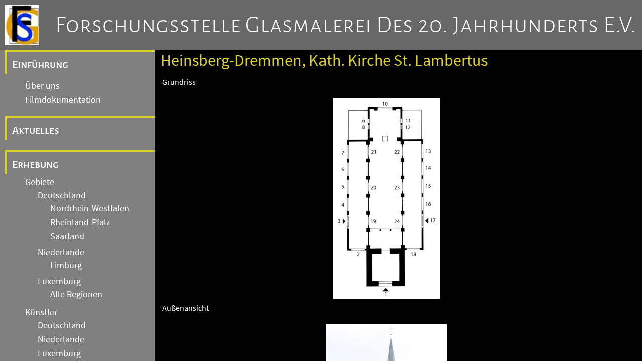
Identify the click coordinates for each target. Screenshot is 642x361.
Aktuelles (35, 130)
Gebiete (39, 182)
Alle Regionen (76, 294)
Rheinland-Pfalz (80, 222)
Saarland (67, 236)
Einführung (40, 64)
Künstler (41, 312)
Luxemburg (59, 281)
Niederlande (61, 252)
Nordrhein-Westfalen (89, 208)
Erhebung (35, 164)
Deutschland (62, 195)
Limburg (66, 265)
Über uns (42, 85)
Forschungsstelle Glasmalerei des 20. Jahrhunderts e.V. (345, 25)
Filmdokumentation (63, 99)
